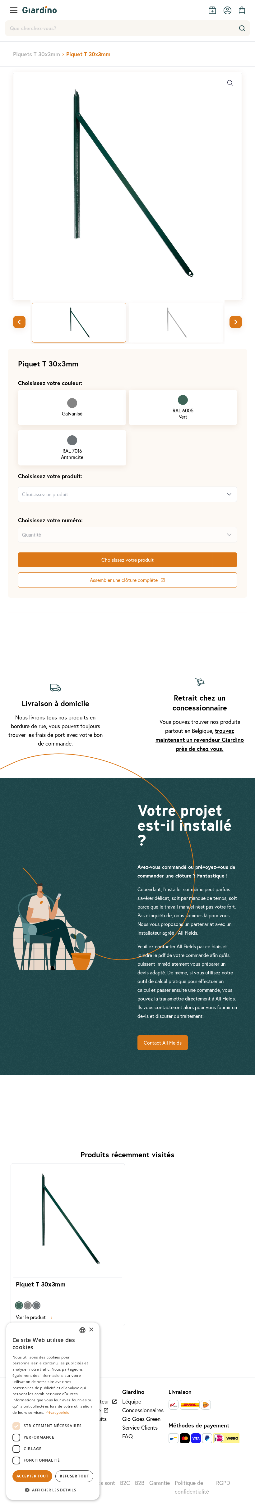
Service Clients (140, 1427)
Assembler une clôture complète (124, 580)
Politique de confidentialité (192, 1487)
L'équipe (131, 1401)
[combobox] (120, 494)
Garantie (159, 1482)
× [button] (91, 1329)
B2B (139, 1482)
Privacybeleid (57, 1412)
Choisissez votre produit (127, 560)
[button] (52, 1490)
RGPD (223, 1482)
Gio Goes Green (141, 1418)
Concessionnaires (143, 1410)
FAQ (127, 1436)
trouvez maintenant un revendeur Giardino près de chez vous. (199, 739)
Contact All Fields (163, 1043)
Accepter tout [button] (32, 1476)
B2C (125, 1482)
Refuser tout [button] (74, 1476)
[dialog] (53, 1411)
